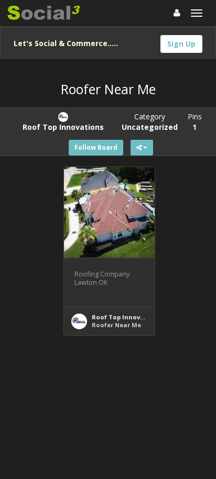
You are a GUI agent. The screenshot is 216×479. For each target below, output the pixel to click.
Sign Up (181, 44)
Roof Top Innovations (126, 317)
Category (150, 122)
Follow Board (95, 147)
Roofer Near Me (116, 325)
